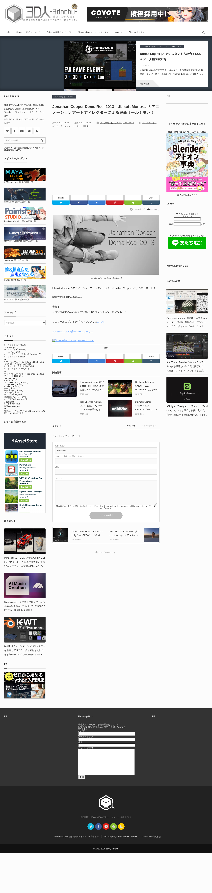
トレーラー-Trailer (18, 369)
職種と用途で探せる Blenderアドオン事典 (187, 132)
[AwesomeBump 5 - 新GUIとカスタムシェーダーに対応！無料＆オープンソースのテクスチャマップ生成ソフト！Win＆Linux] (187, 301)
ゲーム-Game (12, 352)
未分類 (9, 402)
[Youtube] (22, 131)
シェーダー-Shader (17, 357)
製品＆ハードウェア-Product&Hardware (24, 411)
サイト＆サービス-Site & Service (25, 354)
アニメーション (149, 123)
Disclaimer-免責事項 (151, 836)
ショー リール (12, 387)
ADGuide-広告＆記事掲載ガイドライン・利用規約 (76, 836)
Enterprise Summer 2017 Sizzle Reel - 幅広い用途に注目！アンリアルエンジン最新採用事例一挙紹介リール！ (92, 386)
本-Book (14, 404)
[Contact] (29, 131)
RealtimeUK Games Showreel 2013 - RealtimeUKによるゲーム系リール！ (147, 386)
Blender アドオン (136, 32)
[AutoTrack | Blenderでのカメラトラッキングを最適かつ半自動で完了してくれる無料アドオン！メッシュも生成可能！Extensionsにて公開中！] (187, 346)
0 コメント (131, 426)
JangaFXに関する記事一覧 (16, 260)
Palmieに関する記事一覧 (15, 280)
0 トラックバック (149, 426)
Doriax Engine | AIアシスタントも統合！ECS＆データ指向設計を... (170, 56)
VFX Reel (10, 381)
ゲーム (55, 126)
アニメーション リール (64, 97)
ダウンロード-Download (17, 364)
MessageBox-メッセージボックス (93, 32)
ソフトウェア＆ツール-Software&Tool (24, 362)
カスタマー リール (13, 385)
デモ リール (11, 389)
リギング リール (13, 393)
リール (76, 126)
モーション (65, 126)
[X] (7, 131)
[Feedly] (133, 197)
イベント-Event (17, 349)
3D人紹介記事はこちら (187, 195)
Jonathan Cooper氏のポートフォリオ (72, 331)
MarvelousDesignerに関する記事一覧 (21, 241)
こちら (101, 321)
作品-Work (15, 395)
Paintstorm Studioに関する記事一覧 (20, 221)
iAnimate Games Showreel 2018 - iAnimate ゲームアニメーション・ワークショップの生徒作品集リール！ (147, 406)
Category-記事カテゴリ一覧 (59, 32)
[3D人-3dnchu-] (41, 14)
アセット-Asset (17, 345)
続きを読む (145, 83)
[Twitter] (61, 202)
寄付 (171, 224)
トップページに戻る (107, 552)
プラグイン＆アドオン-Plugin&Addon (24, 374)
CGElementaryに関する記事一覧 (18, 182)
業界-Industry (12, 406)
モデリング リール (13, 391)
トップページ (8, 32)
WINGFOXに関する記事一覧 (16, 299)
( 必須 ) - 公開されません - (69, 456)
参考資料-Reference (15, 397)
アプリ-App (11, 347)
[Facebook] (79, 197)
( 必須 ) (60, 446)
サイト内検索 (203, 32)
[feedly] (113, 826)
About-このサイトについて (28, 32)
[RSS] (36, 131)
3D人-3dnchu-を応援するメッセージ (187, 215)
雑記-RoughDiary (13, 413)
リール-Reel (128, 123)
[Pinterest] (115, 197)
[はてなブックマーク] (97, 197)
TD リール (10, 379)
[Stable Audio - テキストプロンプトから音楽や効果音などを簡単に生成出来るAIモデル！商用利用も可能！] (25, 585)
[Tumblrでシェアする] (151, 202)
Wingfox (118, 32)
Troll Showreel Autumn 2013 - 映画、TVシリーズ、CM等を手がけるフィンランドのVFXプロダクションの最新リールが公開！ (92, 406)
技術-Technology (17, 399)
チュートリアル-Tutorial (21, 366)
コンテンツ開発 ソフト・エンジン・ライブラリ (161, 47)
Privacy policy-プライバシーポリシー (120, 836)
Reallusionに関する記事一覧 (17, 202)
